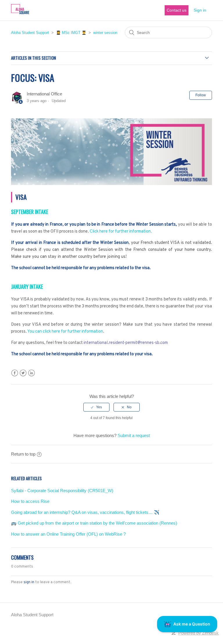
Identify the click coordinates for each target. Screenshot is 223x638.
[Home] (20, 13)
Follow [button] (200, 95)
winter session (105, 32)
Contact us (176, 10)
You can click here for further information (65, 331)
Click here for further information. (121, 231)
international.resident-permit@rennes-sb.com (126, 343)
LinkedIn (31, 373)
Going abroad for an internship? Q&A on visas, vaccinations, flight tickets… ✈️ (85, 512)
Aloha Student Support (30, 32)
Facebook (14, 373)
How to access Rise (30, 501)
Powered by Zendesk (198, 632)
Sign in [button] (200, 10)
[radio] (96, 407)
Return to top (23, 454)
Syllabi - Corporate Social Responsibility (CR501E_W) (62, 490)
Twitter (23, 373)
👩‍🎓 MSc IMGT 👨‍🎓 (71, 32)
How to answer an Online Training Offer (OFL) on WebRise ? (68, 534)
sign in (29, 582)
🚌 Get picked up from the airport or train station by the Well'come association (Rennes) (94, 523)
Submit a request (134, 435)
